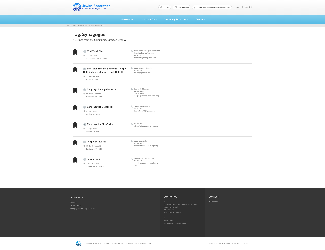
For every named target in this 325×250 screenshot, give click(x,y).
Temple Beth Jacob (95, 141)
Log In (239, 7)
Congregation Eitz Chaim (98, 124)
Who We (126, 19)
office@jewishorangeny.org (175, 223)
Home (68, 25)
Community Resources (79, 25)
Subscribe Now (183, 7)
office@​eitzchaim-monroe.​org (146, 126)
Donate (166, 7)
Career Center (75, 205)
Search (247, 7)
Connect (214, 201)
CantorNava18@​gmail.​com (144, 111)
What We (148, 19)
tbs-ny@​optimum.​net (142, 72)
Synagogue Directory (98, 25)
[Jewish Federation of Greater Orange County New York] (92, 7)
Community (76, 197)
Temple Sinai (92, 159)
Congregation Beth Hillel (98, 106)
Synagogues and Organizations (82, 208)
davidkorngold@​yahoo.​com (145, 57)
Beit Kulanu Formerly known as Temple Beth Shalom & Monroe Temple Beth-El (104, 70)
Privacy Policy (236, 243)
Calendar (73, 202)
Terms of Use (247, 243)
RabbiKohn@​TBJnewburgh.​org (146, 145)
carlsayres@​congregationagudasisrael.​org (146, 94)
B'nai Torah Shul (93, 51)
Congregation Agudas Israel (100, 89)
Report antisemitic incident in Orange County (213, 7)
